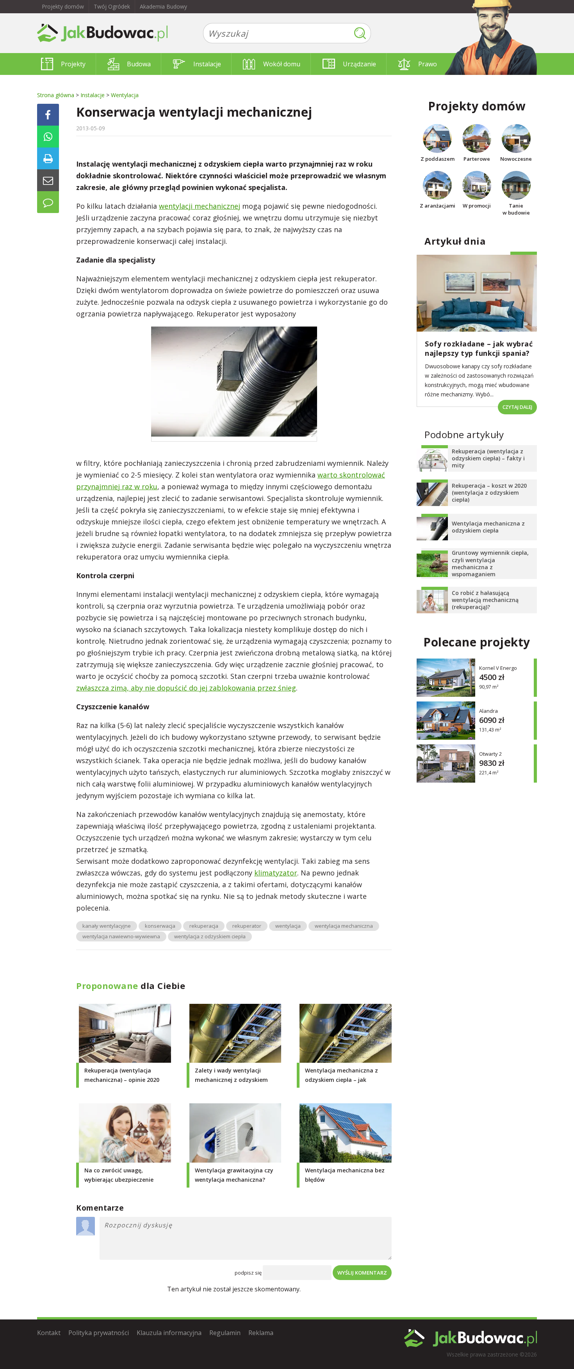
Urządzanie (359, 64)
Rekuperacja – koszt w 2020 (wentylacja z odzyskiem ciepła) (489, 492)
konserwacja (160, 925)
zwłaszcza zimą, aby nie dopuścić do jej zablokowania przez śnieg (186, 687)
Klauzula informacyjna (169, 1332)
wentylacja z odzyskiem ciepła (210, 936)
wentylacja (288, 925)
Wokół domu (281, 64)
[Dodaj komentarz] (48, 202)
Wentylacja (125, 95)
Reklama (260, 1332)
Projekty (73, 64)
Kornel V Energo (498, 668)
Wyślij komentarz (362, 1272)
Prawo (427, 64)
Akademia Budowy (163, 6)
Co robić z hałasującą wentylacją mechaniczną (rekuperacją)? (485, 600)
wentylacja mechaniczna (344, 925)
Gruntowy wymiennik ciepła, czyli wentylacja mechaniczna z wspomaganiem (490, 563)
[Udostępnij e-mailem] (48, 180)
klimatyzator (275, 872)
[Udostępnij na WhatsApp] (48, 136)
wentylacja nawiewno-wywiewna (121, 936)
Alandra (488, 711)
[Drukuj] (48, 158)
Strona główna (55, 95)
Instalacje (207, 64)
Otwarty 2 (490, 754)
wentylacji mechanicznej (199, 206)
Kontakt (49, 1332)
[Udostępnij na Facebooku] (48, 115)
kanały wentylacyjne (106, 925)
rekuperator (246, 925)
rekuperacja (203, 925)
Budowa (139, 64)
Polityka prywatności (98, 1332)
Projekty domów (63, 6)
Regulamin (225, 1332)
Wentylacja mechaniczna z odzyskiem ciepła (488, 527)
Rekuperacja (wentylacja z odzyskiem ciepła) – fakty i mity (488, 458)
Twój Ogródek (112, 6)
